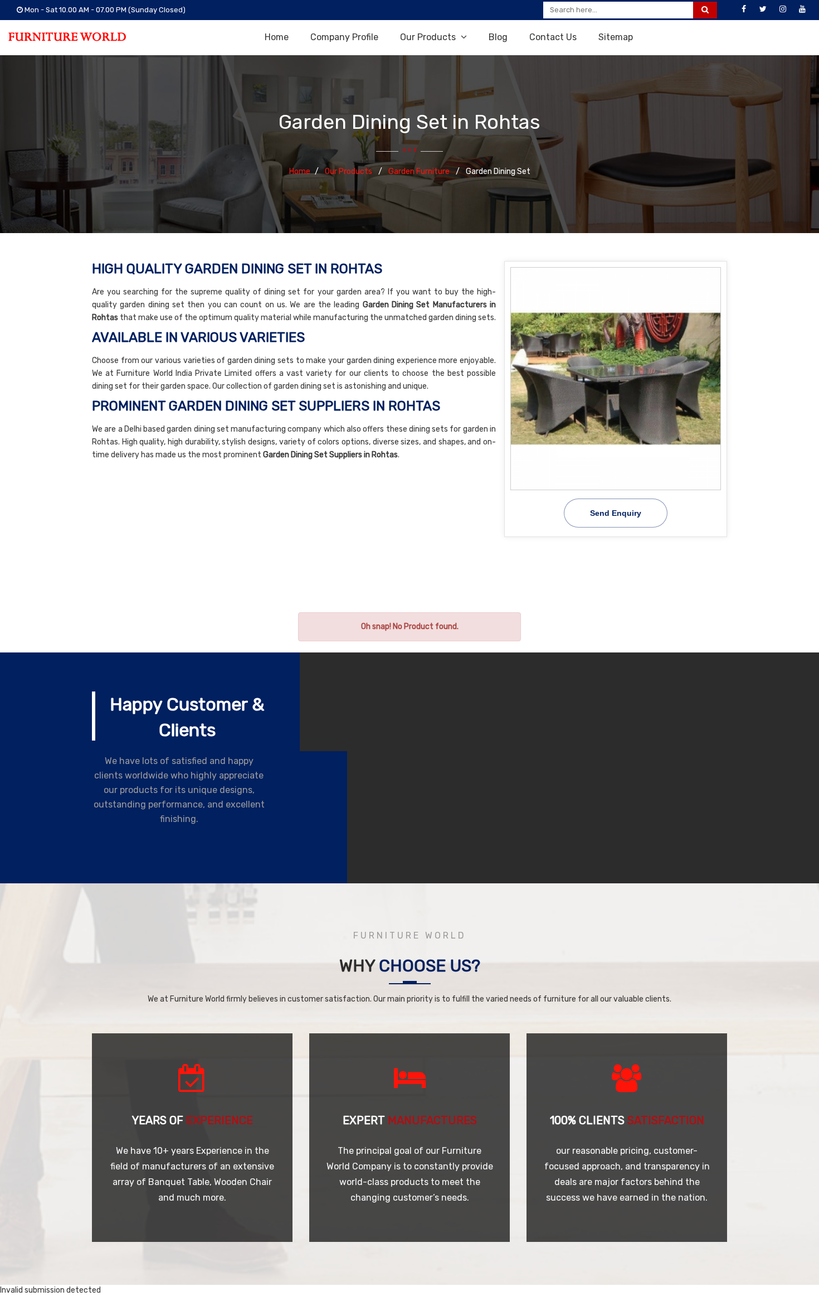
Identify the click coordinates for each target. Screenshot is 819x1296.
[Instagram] (782, 9)
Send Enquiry (615, 513)
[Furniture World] (67, 37)
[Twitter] (763, 9)
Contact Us (553, 37)
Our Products (429, 37)
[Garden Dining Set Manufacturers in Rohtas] (615, 378)
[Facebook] (743, 9)
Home (277, 37)
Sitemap (615, 37)
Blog (498, 37)
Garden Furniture (419, 171)
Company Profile (344, 37)
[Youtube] (802, 9)
